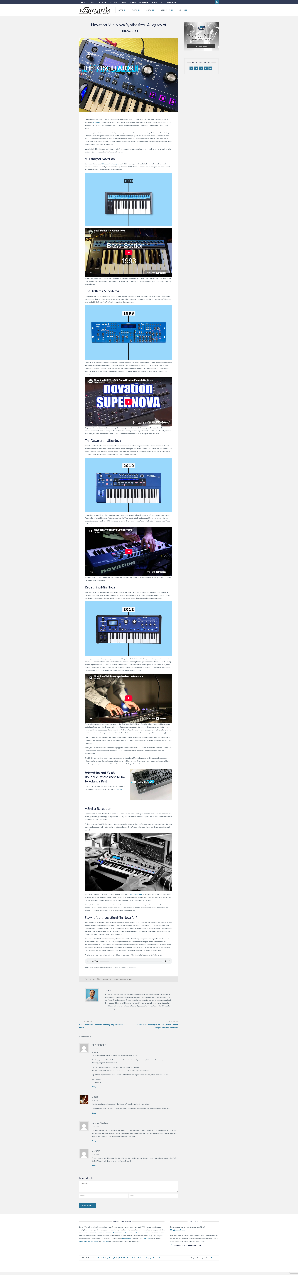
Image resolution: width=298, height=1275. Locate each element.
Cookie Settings (103, 1258)
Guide (135, 10)
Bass (93, 2)
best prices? (126, 1239)
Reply (94, 1087)
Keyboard (102, 2)
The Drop (105, 1241)
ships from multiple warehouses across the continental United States (121, 1233)
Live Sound (143, 2)
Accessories (171, 2)
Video (149, 10)
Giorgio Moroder (135, 894)
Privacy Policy (113, 1258)
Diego (108, 990)
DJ (162, 2)
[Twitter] (196, 68)
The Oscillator (127, 979)
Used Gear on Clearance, (88, 1241)
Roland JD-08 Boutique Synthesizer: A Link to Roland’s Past (105, 777)
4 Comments (104, 979)
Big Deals (146, 1239)
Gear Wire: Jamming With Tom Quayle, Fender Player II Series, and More (157, 1026)
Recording (114, 2)
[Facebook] (191, 68)
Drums (154, 2)
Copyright (149, 1258)
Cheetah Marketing (109, 164)
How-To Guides (117, 979)
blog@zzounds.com (177, 1230)
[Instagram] (201, 68)
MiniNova (96, 122)
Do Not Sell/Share (125, 1258)
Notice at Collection (138, 1258)
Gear (121, 10)
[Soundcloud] (210, 68)
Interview (165, 10)
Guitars (84, 2)
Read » (119, 789)
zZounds (213, 1258)
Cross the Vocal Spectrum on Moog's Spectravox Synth (101, 1026)
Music (182, 10)
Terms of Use (157, 1258)
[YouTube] (206, 68)
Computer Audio (129, 2)
